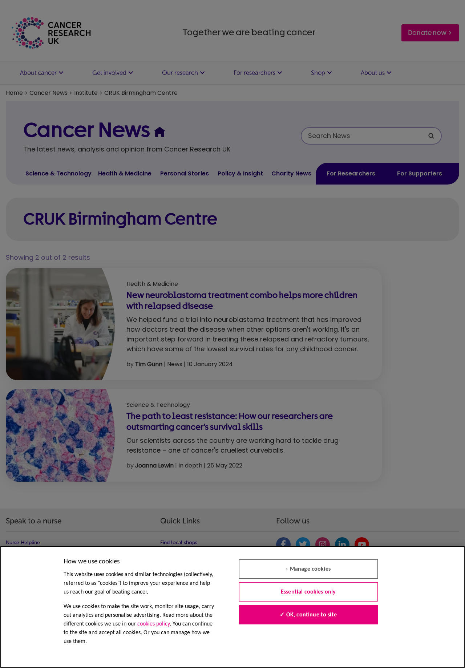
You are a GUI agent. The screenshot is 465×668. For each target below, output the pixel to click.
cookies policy (153, 624)
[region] (232, 607)
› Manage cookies (308, 569)
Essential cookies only (308, 592)
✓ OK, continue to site (308, 615)
